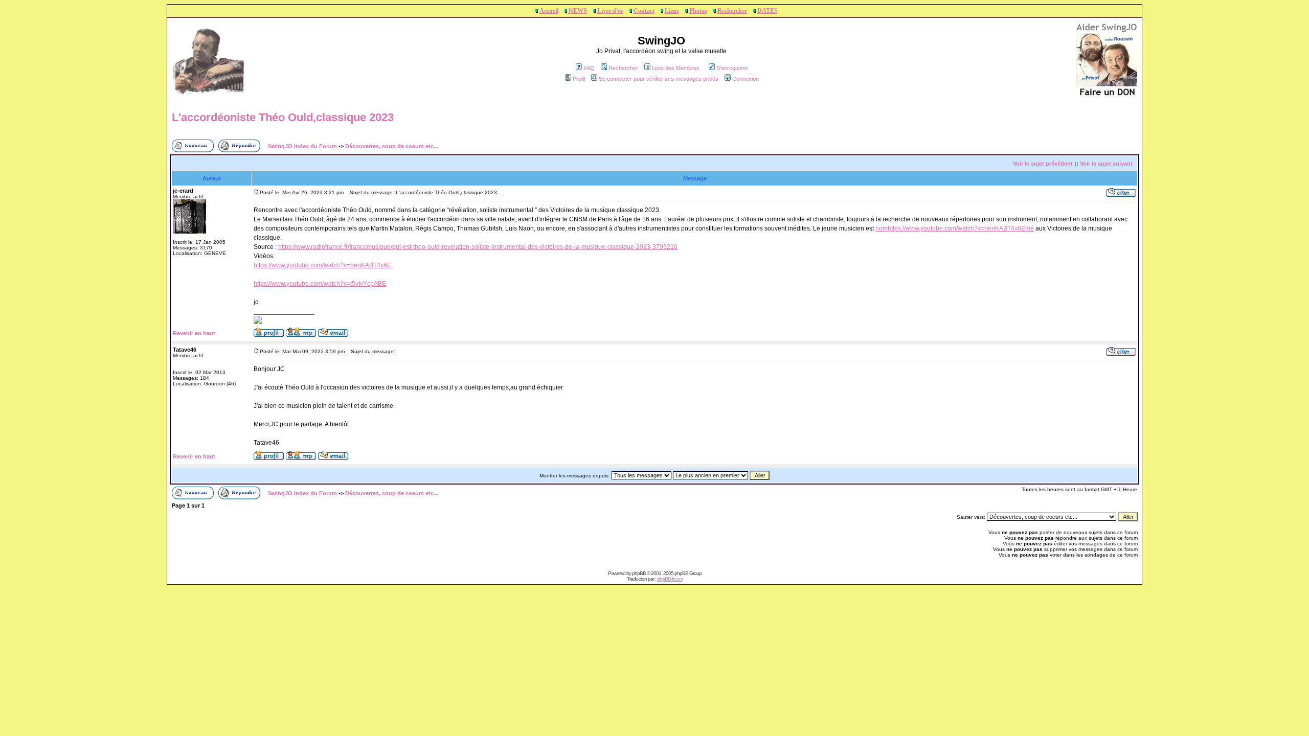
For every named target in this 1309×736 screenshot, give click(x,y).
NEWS (578, 10)
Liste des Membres (675, 68)
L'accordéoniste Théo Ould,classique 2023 (283, 117)
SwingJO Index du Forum (302, 146)
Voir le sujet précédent (1043, 163)
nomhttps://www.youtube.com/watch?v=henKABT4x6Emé (954, 228)
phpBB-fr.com (670, 579)
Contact (644, 10)
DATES (767, 10)
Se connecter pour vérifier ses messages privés (658, 79)
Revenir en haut (194, 333)
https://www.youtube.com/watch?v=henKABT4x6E (322, 265)
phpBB (639, 573)
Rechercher (732, 10)
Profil (579, 79)
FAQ (589, 68)
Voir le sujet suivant (1106, 163)
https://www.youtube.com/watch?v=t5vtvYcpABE (320, 283)
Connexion (745, 79)
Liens (672, 10)
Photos (698, 10)
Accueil (548, 10)
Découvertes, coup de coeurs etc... (391, 146)
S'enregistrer (732, 68)
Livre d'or (610, 10)
